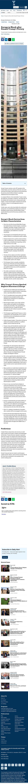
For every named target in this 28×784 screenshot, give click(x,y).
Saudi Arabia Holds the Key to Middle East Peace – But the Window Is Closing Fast (18, 632)
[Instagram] (12, 765)
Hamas (11, 587)
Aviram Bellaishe (14, 582)
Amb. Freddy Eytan (5, 34)
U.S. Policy (13, 20)
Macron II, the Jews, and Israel (18, 685)
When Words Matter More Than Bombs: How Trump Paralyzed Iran (17, 643)
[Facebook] (2, 765)
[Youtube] (9, 765)
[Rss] (19, 765)
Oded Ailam (12, 614)
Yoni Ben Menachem (14, 603)
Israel (11, 662)
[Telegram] (16, 765)
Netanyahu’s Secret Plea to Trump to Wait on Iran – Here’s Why (18, 612)
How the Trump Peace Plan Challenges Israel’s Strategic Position (17, 590)
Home (2, 15)
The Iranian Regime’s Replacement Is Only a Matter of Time (18, 601)
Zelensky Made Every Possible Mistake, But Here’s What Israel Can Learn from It (18, 665)
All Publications (7, 492)
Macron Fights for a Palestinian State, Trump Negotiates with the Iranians (18, 654)
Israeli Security (13, 609)
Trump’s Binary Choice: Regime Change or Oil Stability (18, 568)
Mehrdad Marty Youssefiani (16, 635)
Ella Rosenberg (13, 570)
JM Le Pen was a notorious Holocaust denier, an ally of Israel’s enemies (17, 675)
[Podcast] (23, 765)
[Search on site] (26, 7)
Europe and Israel (5, 20)
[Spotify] (2, 768)
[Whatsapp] (5, 768)
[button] (14, 5)
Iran (11, 566)
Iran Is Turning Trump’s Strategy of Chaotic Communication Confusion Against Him (17, 579)
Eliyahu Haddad (13, 593)
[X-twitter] (5, 765)
